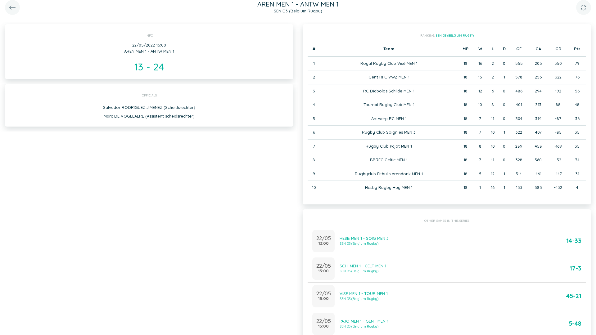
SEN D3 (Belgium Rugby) (455, 36)
